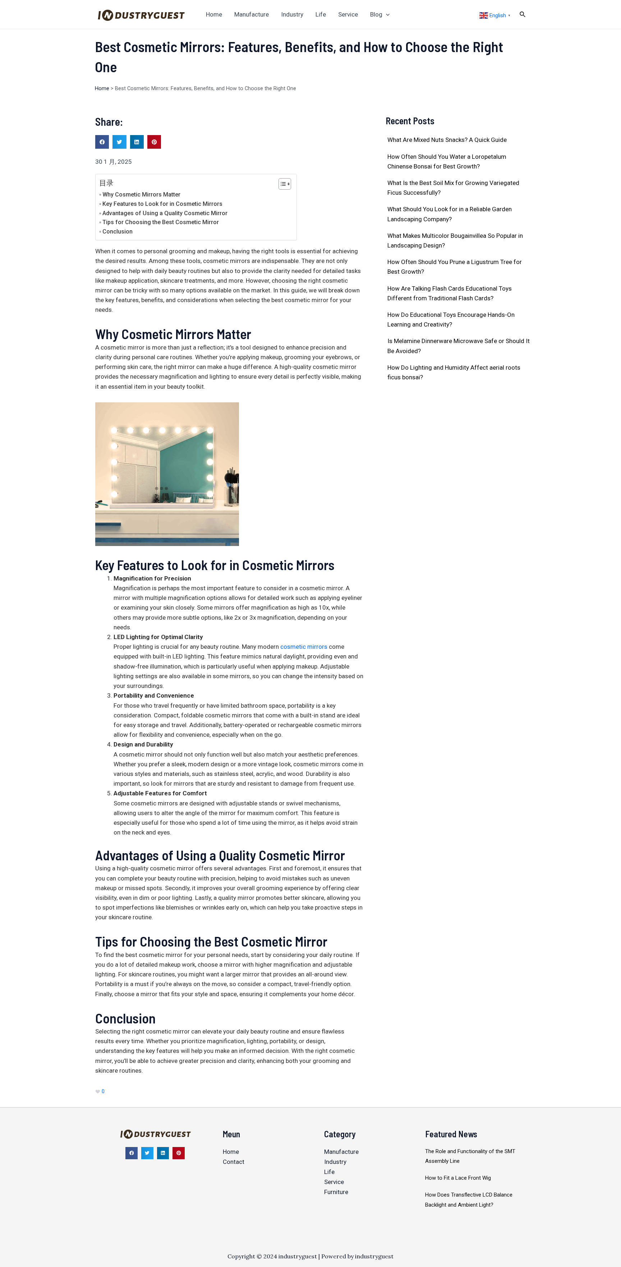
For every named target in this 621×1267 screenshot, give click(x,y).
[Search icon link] (523, 15)
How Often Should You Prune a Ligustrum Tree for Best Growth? (454, 266)
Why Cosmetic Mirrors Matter (141, 194)
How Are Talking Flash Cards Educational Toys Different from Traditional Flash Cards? (449, 293)
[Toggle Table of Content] (281, 184)
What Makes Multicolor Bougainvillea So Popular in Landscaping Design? (455, 240)
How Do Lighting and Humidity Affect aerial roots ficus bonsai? (453, 372)
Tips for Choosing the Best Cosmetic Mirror (160, 222)
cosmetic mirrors (303, 646)
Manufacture (341, 1151)
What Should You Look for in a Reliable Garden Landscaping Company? (449, 213)
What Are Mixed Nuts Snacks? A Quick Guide (447, 139)
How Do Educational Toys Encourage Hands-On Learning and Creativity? (451, 319)
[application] (386, 14)
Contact (233, 1161)
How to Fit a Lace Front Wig (458, 1178)
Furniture (336, 1192)
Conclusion (117, 231)
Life (329, 1171)
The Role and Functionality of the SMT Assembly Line (470, 1156)
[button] (102, 142)
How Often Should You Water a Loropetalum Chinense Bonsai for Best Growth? (446, 161)
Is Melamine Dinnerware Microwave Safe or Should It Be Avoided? (458, 345)
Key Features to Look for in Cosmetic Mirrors (162, 203)
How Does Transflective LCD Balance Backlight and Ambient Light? (468, 1200)
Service (334, 1181)
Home (102, 88)
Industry (335, 1161)
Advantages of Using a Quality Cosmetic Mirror (164, 213)
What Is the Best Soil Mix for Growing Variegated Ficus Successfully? (453, 187)
